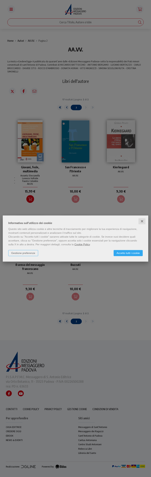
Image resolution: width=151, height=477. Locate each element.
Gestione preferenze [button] (23, 252)
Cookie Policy (82, 244)
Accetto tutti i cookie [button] (128, 252)
